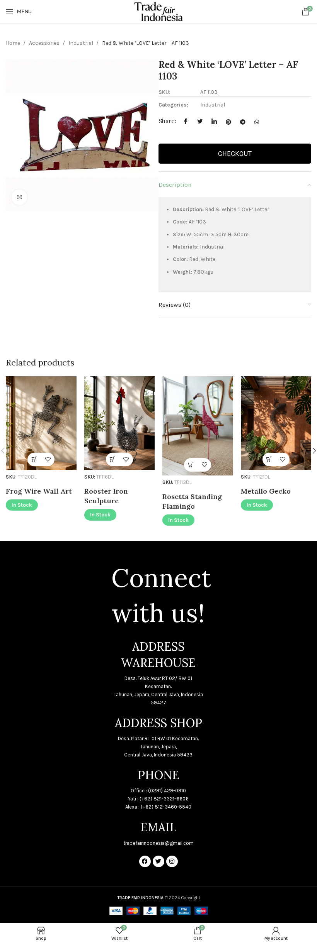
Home (13, 43)
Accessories (45, 43)
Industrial (81, 43)
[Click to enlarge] (19, 197)
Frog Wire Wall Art (39, 491)
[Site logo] (158, 11)
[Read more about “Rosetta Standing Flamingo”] (191, 465)
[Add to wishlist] (48, 459)
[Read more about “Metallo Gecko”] (269, 459)
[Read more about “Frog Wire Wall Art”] (34, 459)
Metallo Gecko (266, 491)
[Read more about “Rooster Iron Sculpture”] (112, 459)
